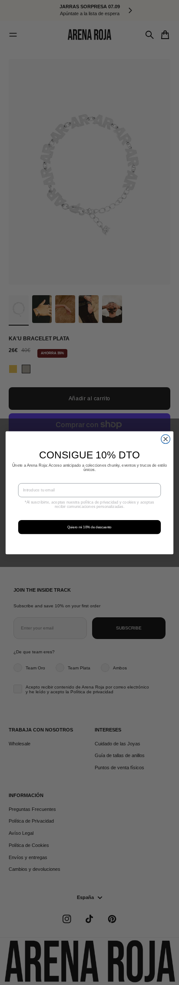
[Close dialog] (165, 439)
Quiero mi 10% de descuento (89, 527)
